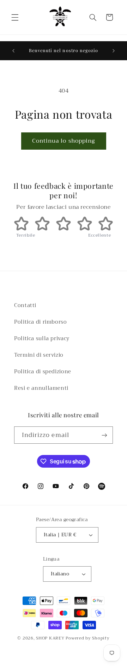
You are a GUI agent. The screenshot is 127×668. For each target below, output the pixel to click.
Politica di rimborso (40, 321)
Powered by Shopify (87, 638)
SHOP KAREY (51, 638)
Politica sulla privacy (41, 338)
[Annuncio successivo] (113, 50)
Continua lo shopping (63, 140)
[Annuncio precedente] (13, 50)
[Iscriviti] (104, 435)
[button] (15, 17)
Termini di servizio (39, 355)
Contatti (25, 305)
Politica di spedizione (42, 371)
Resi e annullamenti (41, 388)
